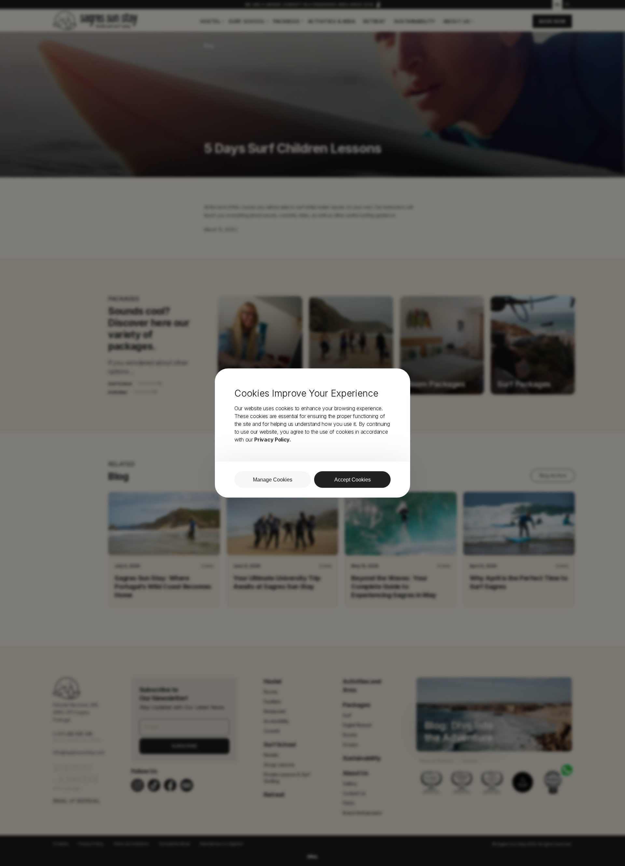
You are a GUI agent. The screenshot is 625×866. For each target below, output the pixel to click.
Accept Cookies (352, 479)
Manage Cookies (272, 479)
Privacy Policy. (272, 439)
